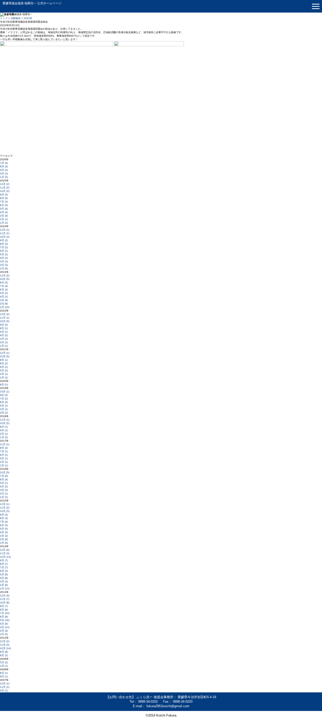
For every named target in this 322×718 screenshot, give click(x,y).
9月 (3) (4, 194)
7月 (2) (4, 247)
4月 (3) (4, 532)
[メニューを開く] (315, 6)
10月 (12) (5, 556)
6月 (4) (4, 166)
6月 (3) (4, 525)
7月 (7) (4, 567)
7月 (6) (4, 476)
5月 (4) (4, 208)
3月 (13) (4, 627)
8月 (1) (4, 328)
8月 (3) (4, 243)
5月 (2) (4, 170)
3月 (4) (4, 215)
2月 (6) (4, 539)
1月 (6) (4, 268)
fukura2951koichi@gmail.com (167, 706)
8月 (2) (4, 282)
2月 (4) (4, 630)
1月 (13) (4, 588)
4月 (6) (4, 623)
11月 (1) (4, 233)
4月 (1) (4, 296)
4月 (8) (4, 578)
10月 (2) (4, 191)
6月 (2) (4, 289)
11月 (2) (4, 187)
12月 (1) (4, 229)
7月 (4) (4, 163)
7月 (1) (4, 451)
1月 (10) (4, 307)
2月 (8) (4, 303)
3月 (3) (4, 173)
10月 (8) (4, 602)
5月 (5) (4, 528)
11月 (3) (4, 553)
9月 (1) (4, 359)
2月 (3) (4, 265)
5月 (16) (4, 620)
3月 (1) (4, 409)
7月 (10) (4, 613)
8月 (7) (4, 563)
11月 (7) (4, 599)
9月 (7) (4, 560)
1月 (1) (4, 345)
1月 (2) (4, 177)
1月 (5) (4, 634)
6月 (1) (4, 250)
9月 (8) (4, 651)
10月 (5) (4, 279)
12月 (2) (4, 184)
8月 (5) (4, 198)
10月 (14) (5, 648)
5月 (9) (4, 574)
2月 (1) (4, 219)
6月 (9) (4, 616)
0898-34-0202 (148, 701)
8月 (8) (4, 609)
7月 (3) (4, 201)
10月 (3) (4, 236)
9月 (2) (4, 240)
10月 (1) (4, 391)
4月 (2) (4, 212)
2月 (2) (4, 412)
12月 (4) (4, 549)
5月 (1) (4, 331)
